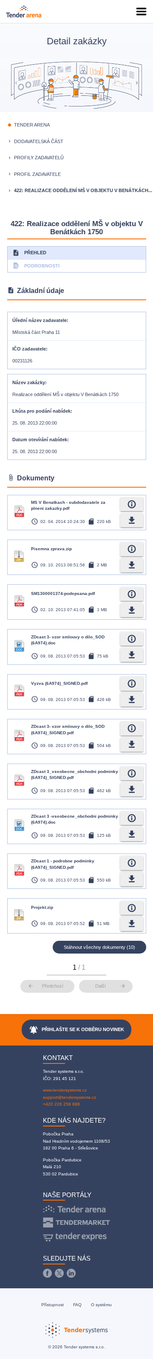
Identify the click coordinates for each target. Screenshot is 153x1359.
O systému (101, 1304)
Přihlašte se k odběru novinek (77, 1029)
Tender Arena (32, 124)
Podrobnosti (36, 265)
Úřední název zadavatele (39, 320)
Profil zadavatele (37, 174)
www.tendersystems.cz (65, 1090)
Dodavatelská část (38, 141)
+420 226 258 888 (61, 1104)
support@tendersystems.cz (69, 1097)
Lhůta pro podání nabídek (41, 411)
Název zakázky (28, 382)
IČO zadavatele (29, 348)
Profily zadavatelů (39, 157)
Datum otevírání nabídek (39, 439)
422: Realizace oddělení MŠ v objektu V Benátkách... (83, 190)
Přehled (29, 252)
